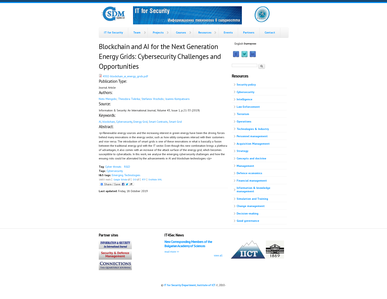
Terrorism (243, 114)
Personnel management (252, 136)
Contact (270, 32)
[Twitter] (244, 56)
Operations (244, 121)
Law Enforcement (248, 107)
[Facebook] (236, 56)
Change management (251, 206)
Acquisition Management (253, 143)
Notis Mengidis (108, 99)
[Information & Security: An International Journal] (115, 248)
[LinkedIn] (253, 56)
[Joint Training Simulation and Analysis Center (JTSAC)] (262, 21)
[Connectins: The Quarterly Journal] (115, 269)
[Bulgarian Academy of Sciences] (275, 257)
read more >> (171, 251)
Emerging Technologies (126, 175)
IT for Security (113, 32)
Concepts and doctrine (251, 158)
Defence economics (249, 173)
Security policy (246, 84)
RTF (144, 179)
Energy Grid (140, 121)
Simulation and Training (252, 199)
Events (228, 32)
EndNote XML (155, 179)
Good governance (248, 221)
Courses (181, 32)
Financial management (252, 180)
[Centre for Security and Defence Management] (113, 20)
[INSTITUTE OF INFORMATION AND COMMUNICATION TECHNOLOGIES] (248, 257)
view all (218, 255)
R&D (127, 166)
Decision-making (247, 213)
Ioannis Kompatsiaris (177, 99)
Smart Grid (175, 121)
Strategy (242, 151)
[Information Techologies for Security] (187, 16)
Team (136, 32)
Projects (158, 32)
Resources (204, 32)
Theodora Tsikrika (129, 99)
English (239, 43)
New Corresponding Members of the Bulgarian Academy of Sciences (188, 243)
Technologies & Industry (253, 129)
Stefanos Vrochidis (152, 99)
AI (100, 121)
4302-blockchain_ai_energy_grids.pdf (125, 76)
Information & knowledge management (253, 189)
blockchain (108, 121)
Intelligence (244, 99)
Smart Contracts (158, 121)
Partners (248, 32)
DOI (136, 179)
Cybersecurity (124, 121)
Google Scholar (121, 179)
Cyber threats (113, 166)
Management (245, 166)
